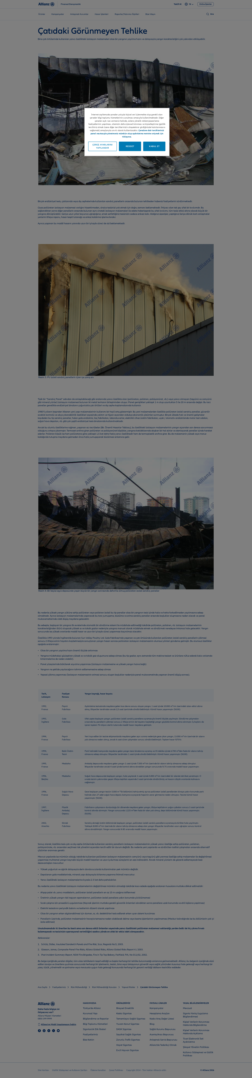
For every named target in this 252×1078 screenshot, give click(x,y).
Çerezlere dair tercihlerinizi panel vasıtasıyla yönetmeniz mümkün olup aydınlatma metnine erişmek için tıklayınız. (127, 133)
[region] (127, 132)
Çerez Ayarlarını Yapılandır (102, 146)
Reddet (130, 146)
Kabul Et (154, 146)
